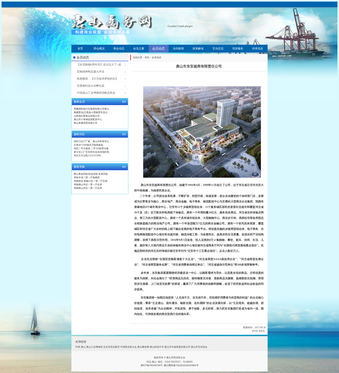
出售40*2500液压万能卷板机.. (89, 145)
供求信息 (257, 48)
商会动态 (118, 48)
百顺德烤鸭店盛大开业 (90, 71)
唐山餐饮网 (143, 347)
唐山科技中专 (157, 347)
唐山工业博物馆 (94, 347)
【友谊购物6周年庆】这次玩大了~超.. (100, 64)
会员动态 (158, 48)
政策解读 (198, 48)
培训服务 (237, 48)
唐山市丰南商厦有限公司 (177, 347)
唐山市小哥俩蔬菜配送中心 (88, 119)
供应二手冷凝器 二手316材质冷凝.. (92, 148)
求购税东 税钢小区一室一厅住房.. (91, 181)
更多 (124, 102)
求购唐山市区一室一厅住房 (88, 184)
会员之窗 (138, 48)
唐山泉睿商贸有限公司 (85, 123)
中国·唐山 (80, 347)
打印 (255, 331)
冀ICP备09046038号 (152, 365)
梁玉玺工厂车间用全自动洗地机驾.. (92, 152)
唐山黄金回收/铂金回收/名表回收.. (91, 174)
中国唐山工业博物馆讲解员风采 (96, 92)
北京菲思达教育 (111, 347)
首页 (80, 48)
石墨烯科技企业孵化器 (90, 85)
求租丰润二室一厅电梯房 (87, 177)
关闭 (261, 331)
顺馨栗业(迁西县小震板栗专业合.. (91, 112)
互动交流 (217, 48)
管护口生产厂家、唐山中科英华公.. (92, 141)
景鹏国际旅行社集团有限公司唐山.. (92, 108)
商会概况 (99, 48)
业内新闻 (178, 48)
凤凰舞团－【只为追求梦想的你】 (97, 78)
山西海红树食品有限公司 (87, 116)
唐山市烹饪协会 (199, 347)
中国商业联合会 (128, 347)
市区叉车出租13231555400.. (88, 155)
